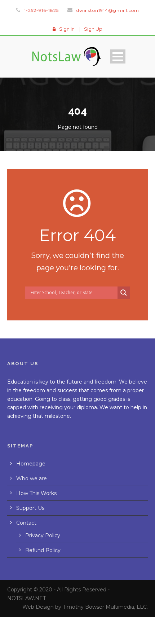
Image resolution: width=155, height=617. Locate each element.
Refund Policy (43, 550)
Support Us (30, 508)
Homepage (30, 463)
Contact (26, 523)
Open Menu (117, 56)
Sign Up (93, 29)
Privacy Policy (42, 535)
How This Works (36, 493)
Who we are (31, 478)
